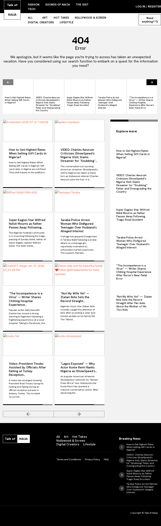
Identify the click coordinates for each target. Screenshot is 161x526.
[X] (36, 451)
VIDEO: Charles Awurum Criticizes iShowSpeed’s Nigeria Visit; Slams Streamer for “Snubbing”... (78, 155)
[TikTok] (28, 451)
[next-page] (151, 82)
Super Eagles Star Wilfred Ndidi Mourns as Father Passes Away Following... (27, 223)
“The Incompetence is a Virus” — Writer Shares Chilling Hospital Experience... (25, 299)
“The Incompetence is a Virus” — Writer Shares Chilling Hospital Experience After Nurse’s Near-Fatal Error (141, 102)
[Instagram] (12, 451)
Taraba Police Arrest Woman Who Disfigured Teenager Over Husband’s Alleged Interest (110, 102)
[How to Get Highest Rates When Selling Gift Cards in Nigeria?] (18, 86)
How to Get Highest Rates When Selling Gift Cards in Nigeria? (17, 100)
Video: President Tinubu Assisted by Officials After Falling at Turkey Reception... (27, 369)
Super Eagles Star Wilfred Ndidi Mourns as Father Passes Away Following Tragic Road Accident (80, 101)
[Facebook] (3, 451)
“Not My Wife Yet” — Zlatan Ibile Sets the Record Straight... (74, 297)
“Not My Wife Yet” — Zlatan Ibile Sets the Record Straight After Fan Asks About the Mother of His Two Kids (134, 303)
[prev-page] (8, 82)
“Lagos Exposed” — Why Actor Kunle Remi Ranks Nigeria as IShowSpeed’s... (78, 367)
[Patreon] (20, 451)
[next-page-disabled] (79, 414)
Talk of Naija (151, 512)
